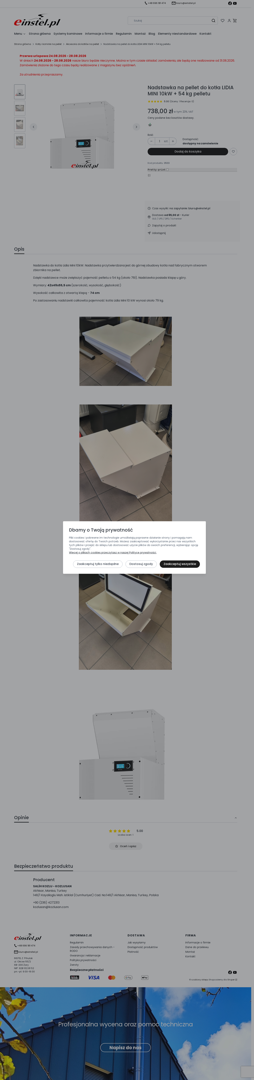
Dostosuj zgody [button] (141, 564)
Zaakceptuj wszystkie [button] (180, 564)
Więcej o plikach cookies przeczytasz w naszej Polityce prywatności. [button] (113, 552)
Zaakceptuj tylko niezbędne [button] (98, 564)
